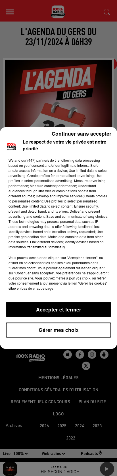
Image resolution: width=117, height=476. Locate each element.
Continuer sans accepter (81, 133)
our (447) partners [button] (35, 160)
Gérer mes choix (59, 329)
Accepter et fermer (58, 309)
